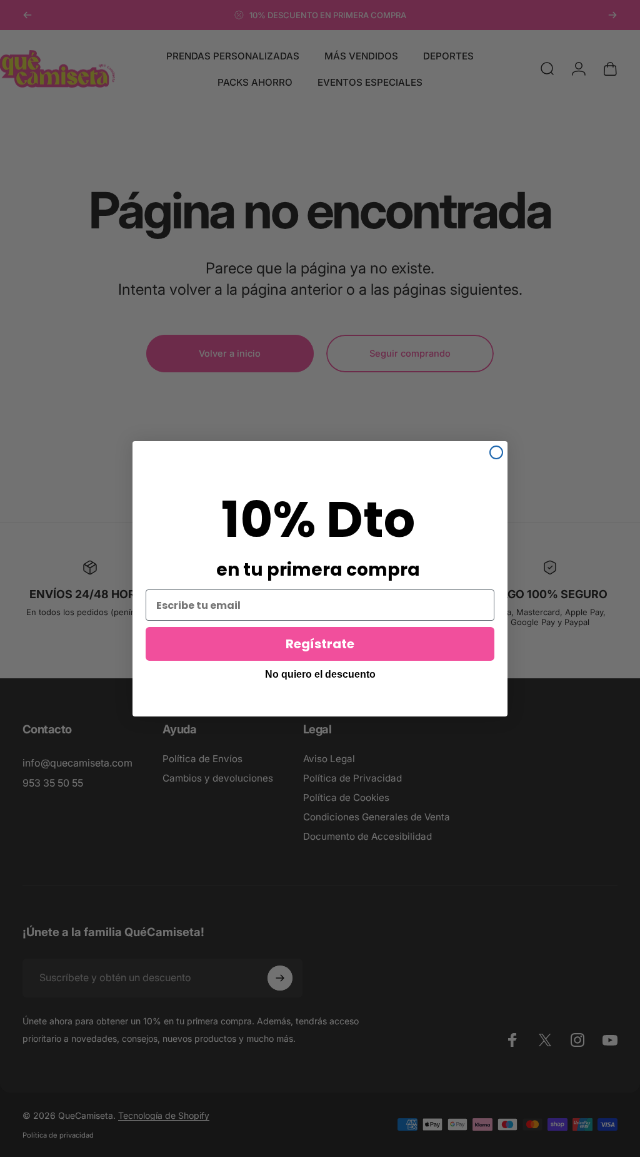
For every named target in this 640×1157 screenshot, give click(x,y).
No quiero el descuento (320, 674)
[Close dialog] (496, 452)
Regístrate (320, 644)
